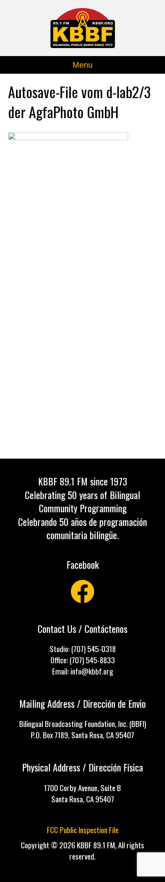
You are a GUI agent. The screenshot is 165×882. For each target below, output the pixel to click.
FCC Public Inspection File (83, 830)
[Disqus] (82, 348)
